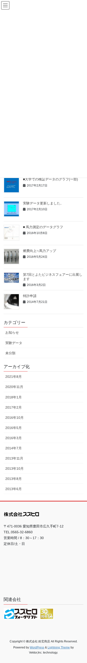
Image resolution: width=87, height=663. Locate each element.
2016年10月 (14, 418)
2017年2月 (13, 407)
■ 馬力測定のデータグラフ (43, 227)
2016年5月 (13, 428)
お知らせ (12, 332)
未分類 (10, 353)
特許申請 (29, 296)
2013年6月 (13, 489)
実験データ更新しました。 (43, 203)
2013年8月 (13, 479)
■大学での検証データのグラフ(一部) (50, 179)
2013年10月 (14, 468)
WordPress (37, 647)
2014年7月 (13, 448)
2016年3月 (13, 438)
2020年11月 (14, 387)
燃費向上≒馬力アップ (39, 251)
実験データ (13, 343)
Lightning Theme (59, 647)
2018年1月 (13, 397)
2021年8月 (13, 377)
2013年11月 (14, 458)
